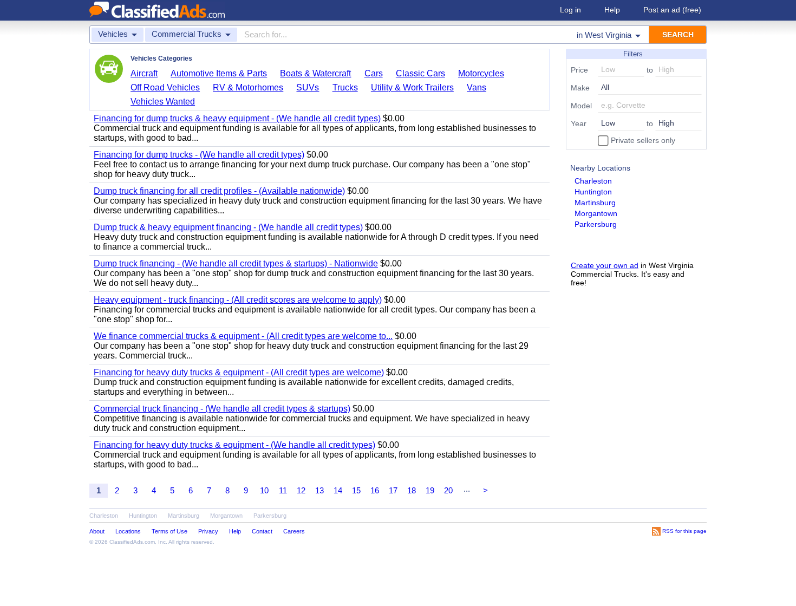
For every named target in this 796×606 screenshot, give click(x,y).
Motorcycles (481, 73)
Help (612, 9)
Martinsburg (595, 202)
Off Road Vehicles (165, 87)
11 (283, 490)
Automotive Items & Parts (219, 73)
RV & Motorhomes (248, 87)
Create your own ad (604, 265)
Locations (128, 531)
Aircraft (144, 73)
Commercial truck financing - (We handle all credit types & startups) (222, 408)
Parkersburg (596, 224)
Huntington (593, 191)
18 (411, 490)
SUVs (307, 87)
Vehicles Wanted (163, 101)
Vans (476, 87)
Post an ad (672, 9)
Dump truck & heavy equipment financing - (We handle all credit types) (228, 227)
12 (301, 490)
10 (264, 490)
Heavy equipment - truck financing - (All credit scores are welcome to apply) (238, 299)
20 (448, 490)
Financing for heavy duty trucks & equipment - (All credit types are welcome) (239, 372)
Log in (570, 9)
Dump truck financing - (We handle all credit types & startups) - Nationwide (236, 263)
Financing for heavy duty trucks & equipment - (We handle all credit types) (234, 444)
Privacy (208, 531)
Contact (262, 531)
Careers (294, 531)
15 (356, 490)
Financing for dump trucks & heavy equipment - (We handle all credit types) (237, 118)
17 (393, 490)
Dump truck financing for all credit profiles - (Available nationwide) (219, 191)
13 (319, 490)
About (97, 531)
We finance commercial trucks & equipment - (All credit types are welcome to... (243, 336)
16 (374, 490)
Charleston (593, 181)
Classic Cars (420, 73)
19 (430, 490)
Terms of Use (169, 531)
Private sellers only (642, 140)
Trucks (345, 87)
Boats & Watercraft (315, 73)
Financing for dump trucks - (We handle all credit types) (199, 154)
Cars (373, 73)
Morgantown (596, 213)
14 (338, 490)
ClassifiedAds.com (132, 542)
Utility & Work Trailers (412, 87)
